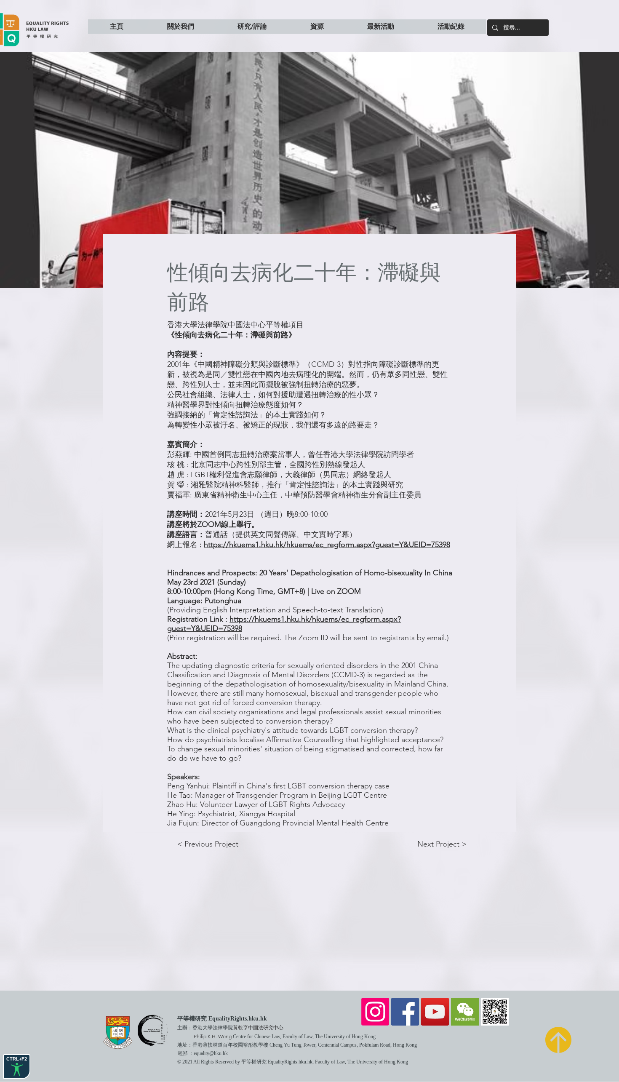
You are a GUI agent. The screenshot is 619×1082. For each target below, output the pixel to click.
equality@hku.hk (211, 1053)
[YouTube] (435, 1012)
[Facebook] (405, 1012)
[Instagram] (375, 1012)
